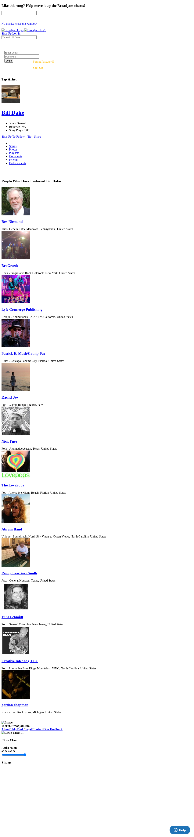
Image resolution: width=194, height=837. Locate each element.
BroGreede (10, 266)
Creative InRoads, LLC (20, 661)
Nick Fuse (9, 441)
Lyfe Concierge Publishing (22, 309)
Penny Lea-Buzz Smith (19, 573)
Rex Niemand (12, 222)
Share (37, 136)
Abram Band (12, 529)
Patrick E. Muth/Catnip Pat (23, 353)
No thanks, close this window (19, 23)
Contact (37, 729)
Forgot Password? (43, 61)
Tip (29, 136)
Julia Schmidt (12, 617)
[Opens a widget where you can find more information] (179, 830)
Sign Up (38, 67)
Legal (28, 729)
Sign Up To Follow (13, 136)
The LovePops (13, 485)
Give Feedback (53, 729)
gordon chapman (15, 705)
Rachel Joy (10, 397)
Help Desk (17, 729)
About (6, 729)
